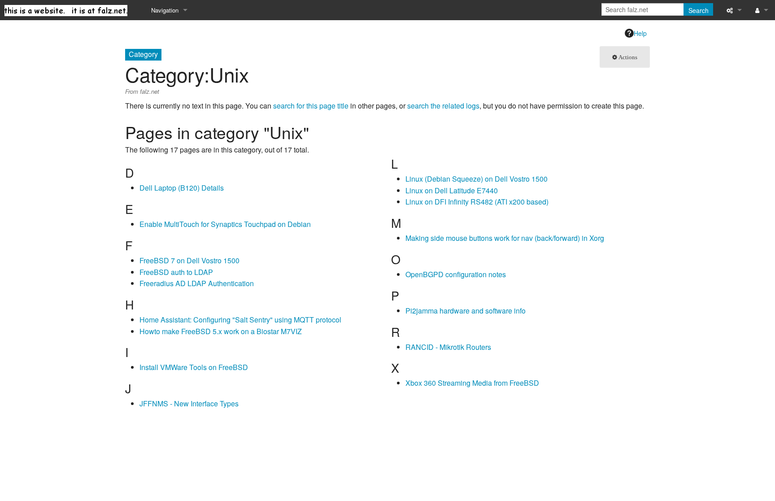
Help (640, 33)
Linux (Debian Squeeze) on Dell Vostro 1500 (476, 179)
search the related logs (443, 105)
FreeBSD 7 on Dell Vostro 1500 (189, 260)
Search (698, 10)
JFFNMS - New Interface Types (189, 403)
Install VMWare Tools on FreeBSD (193, 367)
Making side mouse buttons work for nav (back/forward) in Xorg (504, 238)
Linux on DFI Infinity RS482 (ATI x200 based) (477, 201)
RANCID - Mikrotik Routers (448, 347)
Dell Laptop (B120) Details (181, 188)
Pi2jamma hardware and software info (465, 310)
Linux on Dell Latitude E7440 (451, 190)
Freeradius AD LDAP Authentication (196, 283)
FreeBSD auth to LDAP (176, 272)
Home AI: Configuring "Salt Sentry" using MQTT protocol (240, 319)
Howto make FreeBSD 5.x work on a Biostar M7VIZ (220, 331)
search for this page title (310, 105)
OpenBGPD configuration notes (455, 274)
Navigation (165, 10)
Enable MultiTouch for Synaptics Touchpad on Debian (225, 224)
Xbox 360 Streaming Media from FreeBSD (472, 383)
